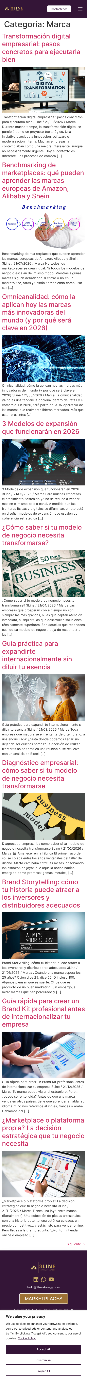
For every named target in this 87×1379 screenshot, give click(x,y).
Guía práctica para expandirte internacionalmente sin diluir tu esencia (37, 655)
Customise (43, 1360)
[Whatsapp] (43, 1279)
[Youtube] (51, 1279)
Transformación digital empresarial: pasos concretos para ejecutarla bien (41, 47)
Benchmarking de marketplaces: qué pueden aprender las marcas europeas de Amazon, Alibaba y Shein (43, 180)
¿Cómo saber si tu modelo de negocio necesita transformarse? (42, 535)
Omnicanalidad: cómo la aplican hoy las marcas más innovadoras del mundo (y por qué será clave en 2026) (38, 312)
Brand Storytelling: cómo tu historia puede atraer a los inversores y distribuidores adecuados (41, 893)
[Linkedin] (36, 1279)
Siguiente (76, 1244)
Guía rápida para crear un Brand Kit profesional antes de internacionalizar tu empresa (43, 1012)
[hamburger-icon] (80, 9)
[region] (43, 1344)
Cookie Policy (27, 1338)
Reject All (43, 1371)
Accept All (43, 1349)
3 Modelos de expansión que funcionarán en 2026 (40, 427)
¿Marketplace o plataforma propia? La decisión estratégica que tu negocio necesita (43, 1131)
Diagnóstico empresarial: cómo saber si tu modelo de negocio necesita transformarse (40, 774)
